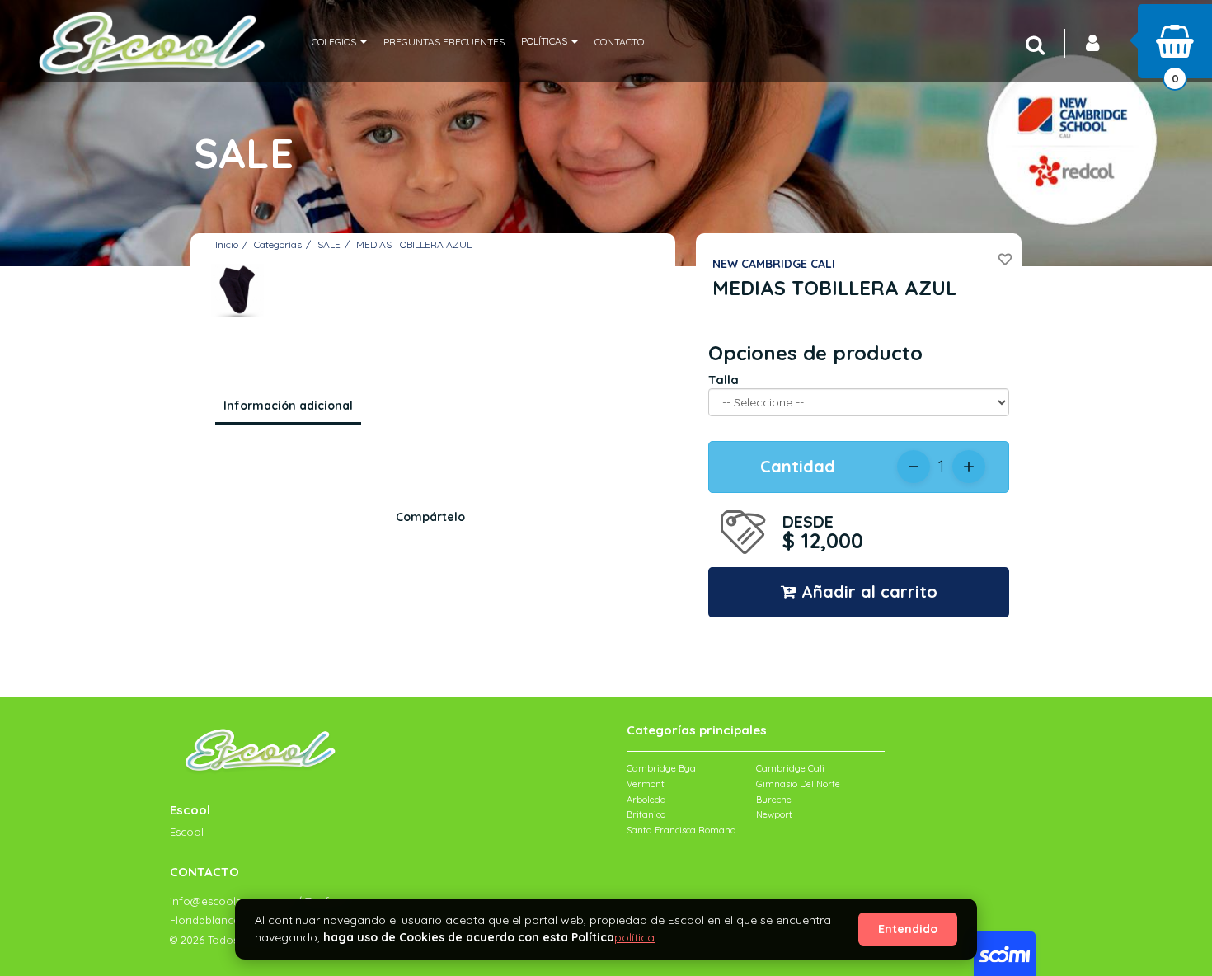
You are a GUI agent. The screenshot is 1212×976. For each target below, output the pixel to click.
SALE (329, 244)
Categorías (278, 244)
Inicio (226, 244)
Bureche (774, 799)
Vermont (646, 784)
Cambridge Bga (661, 768)
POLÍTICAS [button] (545, 41)
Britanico (646, 814)
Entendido (907, 929)
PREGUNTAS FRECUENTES (444, 41)
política (634, 937)
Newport (774, 814)
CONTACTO (619, 41)
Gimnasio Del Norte (798, 784)
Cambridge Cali (790, 768)
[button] (339, 41)
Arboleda (646, 799)
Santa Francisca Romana (681, 830)
